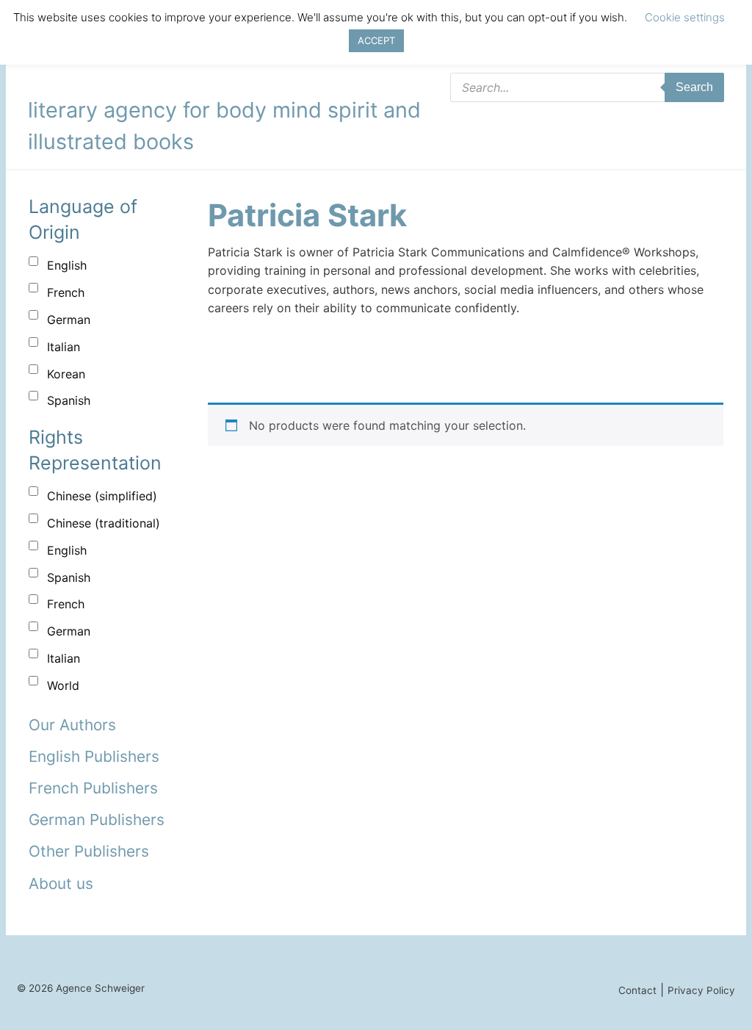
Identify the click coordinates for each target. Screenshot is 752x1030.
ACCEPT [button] (376, 40)
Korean (66, 374)
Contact (637, 990)
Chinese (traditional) (103, 523)
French (65, 292)
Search (694, 87)
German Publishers (96, 819)
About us (61, 883)
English (67, 265)
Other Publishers (89, 851)
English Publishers (94, 756)
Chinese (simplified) (102, 496)
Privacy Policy (701, 990)
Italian (63, 346)
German (68, 319)
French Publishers (93, 788)
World (63, 685)
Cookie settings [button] (685, 17)
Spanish (68, 400)
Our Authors (72, 725)
